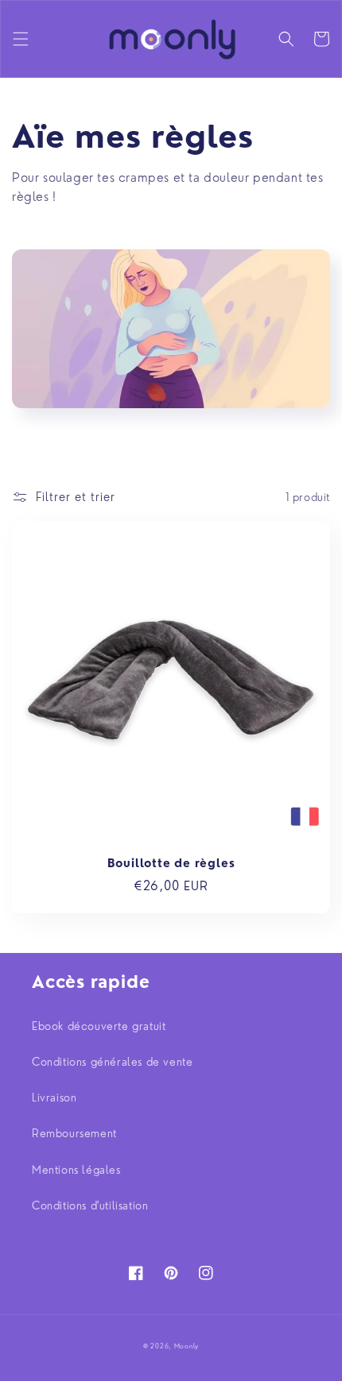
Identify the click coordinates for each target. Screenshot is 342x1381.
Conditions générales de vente (112, 1062)
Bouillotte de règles (171, 863)
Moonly (186, 1346)
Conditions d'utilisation (90, 1205)
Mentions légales (76, 1170)
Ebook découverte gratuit (98, 1026)
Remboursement (74, 1133)
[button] (20, 38)
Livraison (54, 1097)
